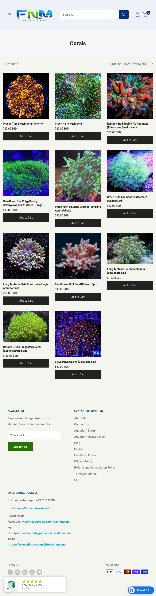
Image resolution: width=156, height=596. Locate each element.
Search (79, 449)
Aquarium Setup (85, 430)
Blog (77, 443)
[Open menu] (9, 14)
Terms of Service (85, 473)
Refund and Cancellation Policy (94, 467)
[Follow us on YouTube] (39, 572)
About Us (80, 418)
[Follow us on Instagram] (24, 572)
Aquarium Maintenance (89, 436)
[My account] (137, 14)
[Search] (124, 14)
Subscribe (20, 446)
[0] (145, 14)
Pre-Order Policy (85, 455)
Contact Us (81, 424)
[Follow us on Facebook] (10, 572)
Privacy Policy (83, 461)
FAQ (76, 479)
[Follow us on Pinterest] (32, 572)
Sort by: (116, 64)
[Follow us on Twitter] (17, 572)
